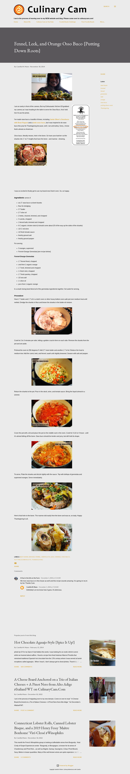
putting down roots (107, 105)
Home (16, 22)
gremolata (104, 94)
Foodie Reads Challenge (67, 22)
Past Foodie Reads (88, 22)
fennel (103, 91)
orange (103, 99)
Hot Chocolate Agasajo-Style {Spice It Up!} (44, 642)
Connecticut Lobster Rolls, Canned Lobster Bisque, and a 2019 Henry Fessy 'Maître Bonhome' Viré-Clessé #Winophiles (45, 728)
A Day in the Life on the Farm (30, 578)
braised (103, 88)
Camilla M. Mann (31, 587)
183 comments (26, 667)
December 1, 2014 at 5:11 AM (51, 578)
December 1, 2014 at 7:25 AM (48, 587)
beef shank (104, 85)
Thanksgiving (105, 108)
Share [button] (103, 74)
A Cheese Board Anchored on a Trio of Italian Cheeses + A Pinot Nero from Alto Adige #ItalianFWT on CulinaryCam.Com (46, 684)
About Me (27, 22)
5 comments (25, 757)
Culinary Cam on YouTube (45, 22)
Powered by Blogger (66, 765)
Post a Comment (27, 710)
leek (102, 97)
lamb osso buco (39, 123)
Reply (22, 596)
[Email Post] (15, 564)
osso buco (104, 102)
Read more (77, 667)
